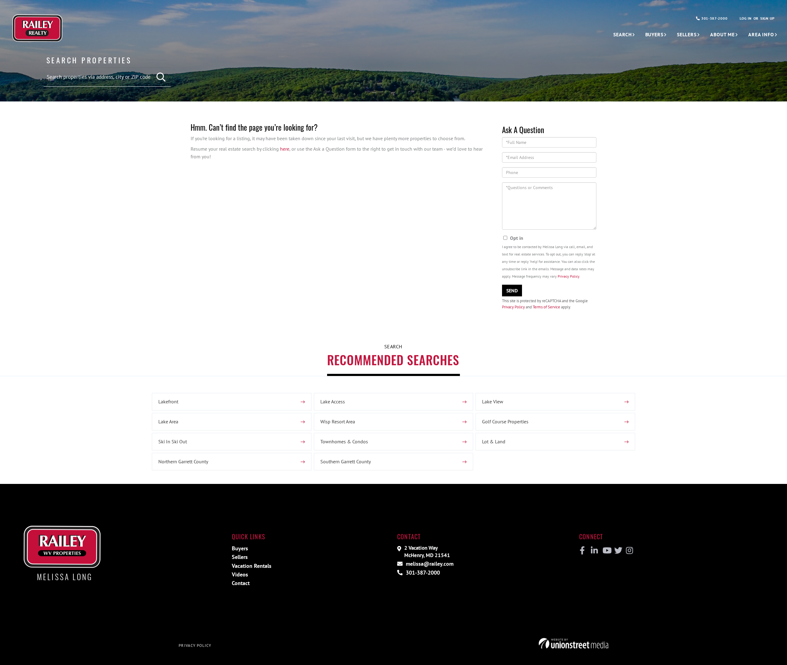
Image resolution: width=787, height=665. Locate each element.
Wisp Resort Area (337, 421)
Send (512, 290)
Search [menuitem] (622, 34)
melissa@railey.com (428, 563)
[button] (161, 77)
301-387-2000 (713, 18)
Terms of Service (546, 307)
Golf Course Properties (505, 421)
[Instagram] (629, 550)
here (284, 149)
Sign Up (767, 18)
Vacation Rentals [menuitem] (251, 565)
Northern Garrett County (183, 461)
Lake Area (168, 421)
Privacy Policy (568, 276)
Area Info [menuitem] (761, 34)
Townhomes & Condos (344, 441)
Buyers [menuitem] (654, 34)
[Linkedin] (594, 550)
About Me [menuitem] (722, 34)
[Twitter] (617, 550)
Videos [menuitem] (240, 574)
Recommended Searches (393, 359)
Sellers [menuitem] (687, 34)
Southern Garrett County (345, 461)
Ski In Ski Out (172, 441)
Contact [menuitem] (241, 583)
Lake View (492, 401)
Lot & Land (493, 441)
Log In (745, 18)
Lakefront (168, 401)
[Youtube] (606, 550)
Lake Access (332, 401)
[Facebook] (582, 550)
